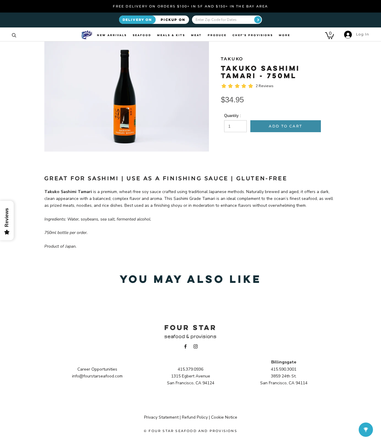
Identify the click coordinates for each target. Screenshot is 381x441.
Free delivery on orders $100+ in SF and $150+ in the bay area (190, 6)
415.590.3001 (283, 369)
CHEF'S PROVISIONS (252, 35)
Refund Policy (195, 417)
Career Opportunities (97, 369)
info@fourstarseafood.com (97, 376)
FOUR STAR (190, 327)
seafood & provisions (190, 336)
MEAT (196, 35)
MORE (284, 35)
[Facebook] (185, 346)
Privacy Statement (161, 417)
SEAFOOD (142, 35)
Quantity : (232, 115)
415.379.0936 (190, 369)
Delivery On (137, 19)
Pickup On (173, 19)
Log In (362, 34)
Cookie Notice (224, 417)
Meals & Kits (171, 35)
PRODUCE (217, 35)
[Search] (14, 35)
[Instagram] (195, 346)
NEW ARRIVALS (112, 35)
